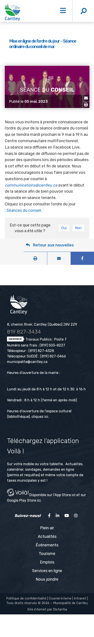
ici (46, 416)
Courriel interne (60, 598)
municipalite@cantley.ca (27, 362)
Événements (47, 545)
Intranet (80, 598)
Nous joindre (47, 579)
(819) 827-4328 (41, 351)
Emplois (47, 562)
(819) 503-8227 (52, 345)
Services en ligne (47, 570)
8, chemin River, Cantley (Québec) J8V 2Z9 (42, 324)
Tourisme (47, 553)
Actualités (47, 536)
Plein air (47, 528)
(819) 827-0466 (53, 356)
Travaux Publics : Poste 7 (45, 339)
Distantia (60, 609)
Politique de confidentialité (26, 598)
